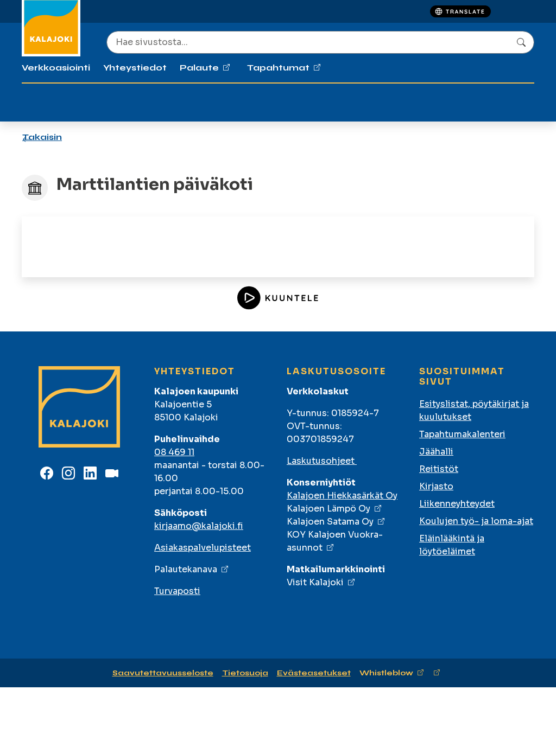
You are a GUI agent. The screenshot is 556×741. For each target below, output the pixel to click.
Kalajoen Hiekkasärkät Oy (342, 495)
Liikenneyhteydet (457, 503)
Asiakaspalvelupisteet (202, 547)
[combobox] (320, 42)
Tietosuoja (245, 673)
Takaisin (42, 137)
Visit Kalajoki (315, 582)
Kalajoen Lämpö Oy (328, 508)
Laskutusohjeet (322, 461)
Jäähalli (436, 451)
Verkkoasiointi (56, 67)
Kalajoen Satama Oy (330, 521)
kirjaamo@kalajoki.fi (198, 526)
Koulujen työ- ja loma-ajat (476, 521)
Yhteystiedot (135, 67)
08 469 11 (174, 452)
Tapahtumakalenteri (462, 434)
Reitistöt (438, 469)
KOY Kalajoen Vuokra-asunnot (335, 541)
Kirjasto (436, 486)
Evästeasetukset (314, 673)
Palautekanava (185, 569)
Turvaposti (177, 591)
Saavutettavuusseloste (162, 673)
